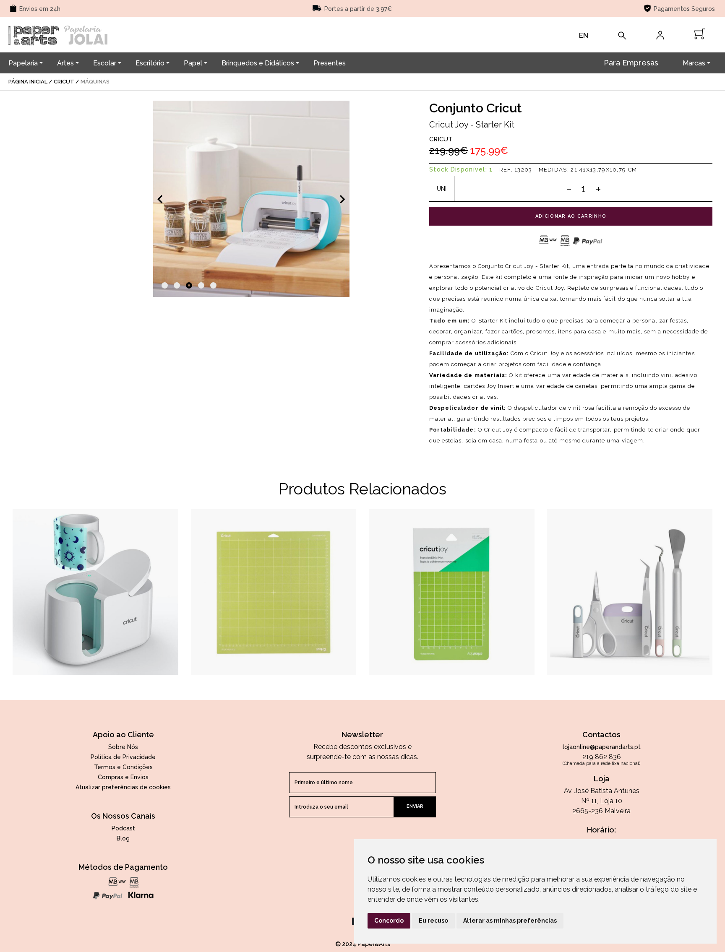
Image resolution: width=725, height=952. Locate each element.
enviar (415, 806)
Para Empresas (631, 62)
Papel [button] (193, 63)
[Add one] (598, 189)
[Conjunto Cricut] (251, 199)
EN (583, 35)
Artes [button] (65, 63)
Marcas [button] (694, 63)
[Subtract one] (569, 189)
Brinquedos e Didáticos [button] (258, 63)
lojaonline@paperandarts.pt (602, 747)
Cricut (64, 81)
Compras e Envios (123, 777)
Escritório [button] (150, 63)
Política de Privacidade (123, 757)
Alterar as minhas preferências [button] (510, 920)
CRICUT (441, 139)
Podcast (123, 828)
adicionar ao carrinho (571, 216)
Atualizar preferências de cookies (123, 787)
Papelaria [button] (23, 63)
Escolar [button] (104, 63)
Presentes (329, 63)
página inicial (27, 81)
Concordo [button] (389, 920)
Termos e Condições (123, 767)
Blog (123, 838)
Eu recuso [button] (433, 920)
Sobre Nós (123, 747)
